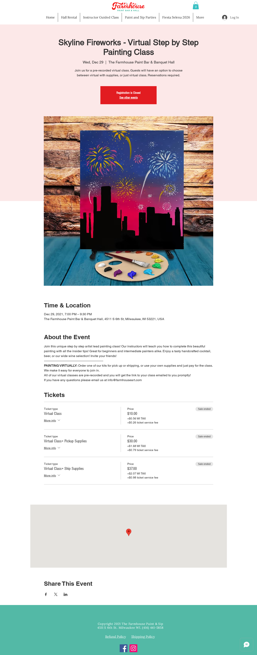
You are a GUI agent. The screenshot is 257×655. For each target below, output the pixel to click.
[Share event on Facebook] (46, 594)
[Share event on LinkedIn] (65, 594)
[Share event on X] (56, 594)
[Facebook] (123, 648)
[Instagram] (133, 648)
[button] (196, 5)
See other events (128, 97)
